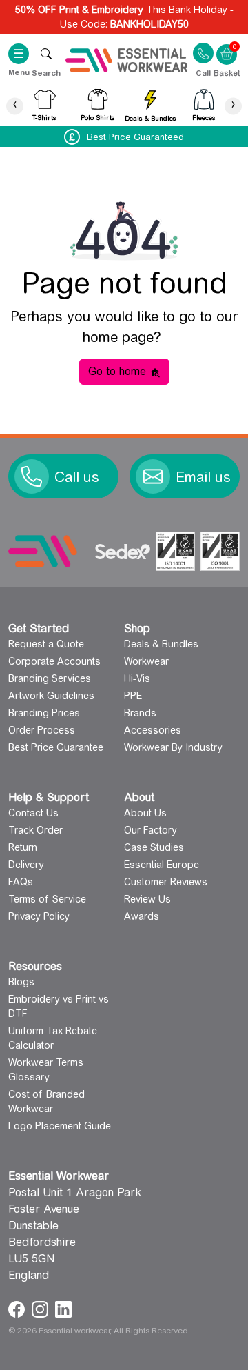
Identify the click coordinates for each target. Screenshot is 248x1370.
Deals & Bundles (161, 643)
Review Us (147, 899)
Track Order (35, 830)
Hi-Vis (137, 678)
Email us (203, 477)
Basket (226, 45)
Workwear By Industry (173, 747)
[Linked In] (63, 1308)
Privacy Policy (39, 916)
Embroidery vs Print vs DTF (58, 1006)
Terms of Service (47, 899)
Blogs (21, 981)
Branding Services (49, 678)
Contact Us (33, 812)
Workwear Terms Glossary (45, 1069)
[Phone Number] (31, 476)
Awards (141, 916)
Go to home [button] (118, 371)
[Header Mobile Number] (203, 52)
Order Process (41, 730)
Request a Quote (46, 643)
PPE (133, 695)
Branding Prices (44, 712)
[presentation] (14, 105)
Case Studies (154, 847)
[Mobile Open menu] (46, 53)
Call (203, 72)
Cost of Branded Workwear (46, 1101)
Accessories (152, 730)
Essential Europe (161, 864)
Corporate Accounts (54, 661)
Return (22, 847)
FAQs (20, 881)
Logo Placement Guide (59, 1125)
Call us (76, 477)
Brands (140, 712)
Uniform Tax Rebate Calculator (52, 1038)
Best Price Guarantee (55, 747)
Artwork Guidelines (51, 695)
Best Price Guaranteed (135, 137)
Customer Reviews (165, 881)
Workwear (146, 661)
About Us (145, 812)
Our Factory (150, 830)
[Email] (153, 476)
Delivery (26, 864)
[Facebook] (18, 1308)
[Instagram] (42, 1308)
